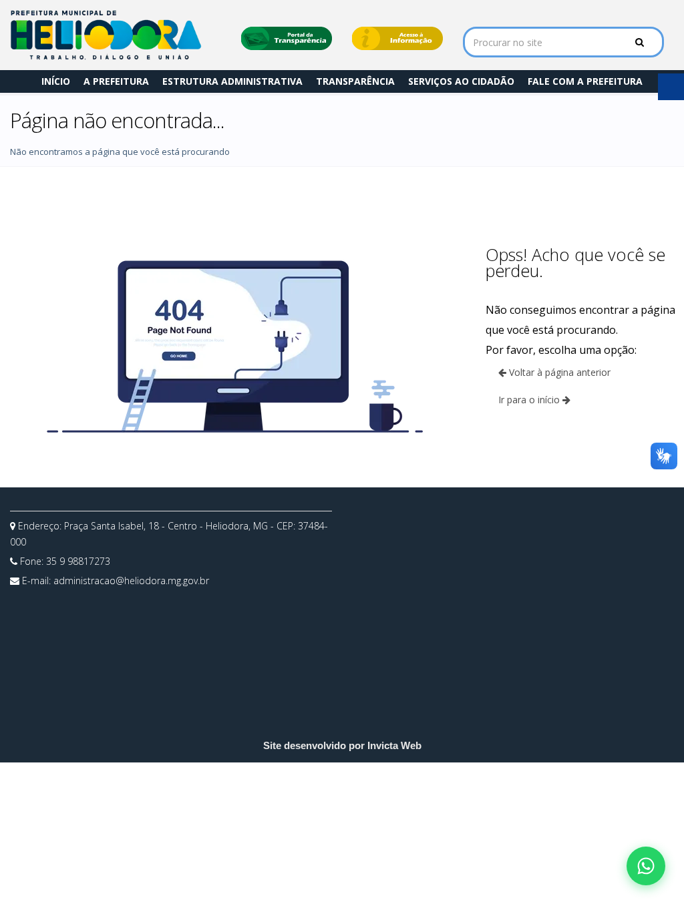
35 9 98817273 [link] (78, 561)
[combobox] (563, 42)
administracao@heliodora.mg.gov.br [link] (131, 580)
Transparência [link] (355, 81)
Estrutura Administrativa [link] (232, 81)
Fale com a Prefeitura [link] (585, 81)
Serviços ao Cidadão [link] (461, 81)
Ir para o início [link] (530, 399)
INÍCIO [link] (55, 81)
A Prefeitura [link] (116, 81)
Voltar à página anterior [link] (558, 372)
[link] (106, 35)
